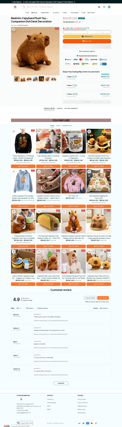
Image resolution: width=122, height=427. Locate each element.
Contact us (50, 399)
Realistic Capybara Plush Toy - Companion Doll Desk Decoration (51, 320)
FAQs (48, 406)
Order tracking (51, 402)
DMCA (49, 409)
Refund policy (82, 412)
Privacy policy (82, 399)
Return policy (81, 409)
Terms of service (83, 402)
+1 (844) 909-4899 (22, 410)
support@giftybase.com (24, 412)
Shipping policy (82, 406)
